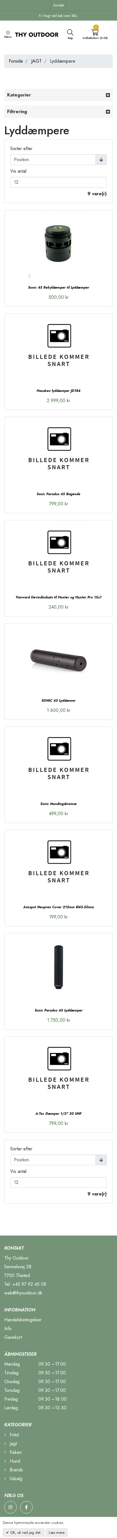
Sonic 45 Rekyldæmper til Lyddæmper (58, 287)
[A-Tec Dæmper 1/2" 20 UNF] (58, 1070)
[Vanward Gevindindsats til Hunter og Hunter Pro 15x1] (58, 554)
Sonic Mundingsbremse (58, 803)
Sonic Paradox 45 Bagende (58, 494)
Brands (15, 1470)
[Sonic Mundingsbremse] (58, 761)
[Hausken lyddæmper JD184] (58, 347)
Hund (14, 1461)
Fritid (13, 1435)
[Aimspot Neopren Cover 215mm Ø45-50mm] (58, 864)
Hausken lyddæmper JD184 (58, 390)
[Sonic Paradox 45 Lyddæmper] (58, 967)
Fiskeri (15, 1452)
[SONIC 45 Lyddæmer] (58, 657)
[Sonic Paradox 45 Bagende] (58, 451)
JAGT (36, 61)
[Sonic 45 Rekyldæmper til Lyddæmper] (58, 244)
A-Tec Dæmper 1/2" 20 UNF (58, 1113)
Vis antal (18, 171)
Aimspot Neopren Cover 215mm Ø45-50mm (58, 907)
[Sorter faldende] (101, 159)
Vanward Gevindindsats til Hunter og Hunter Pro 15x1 (58, 597)
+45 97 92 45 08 (29, 1284)
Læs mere (56, 1532)
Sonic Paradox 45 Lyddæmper (59, 1010)
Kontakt (58, 5)
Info (8, 1328)
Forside (16, 61)
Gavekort (13, 1337)
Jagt (12, 1443)
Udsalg (15, 1478)
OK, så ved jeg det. (25, 1532)
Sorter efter (21, 148)
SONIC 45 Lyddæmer (58, 700)
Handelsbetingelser (22, 1320)
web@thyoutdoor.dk (23, 1293)
